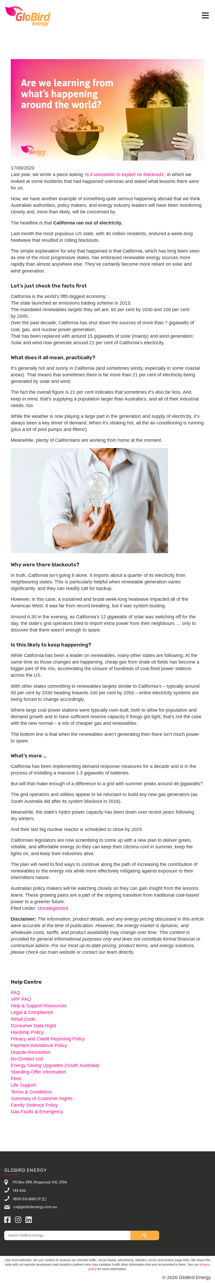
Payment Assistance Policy (39, 1045)
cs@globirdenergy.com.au (35, 1207)
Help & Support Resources (39, 1005)
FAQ (15, 992)
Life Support (23, 1085)
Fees (16, 1078)
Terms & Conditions (31, 1092)
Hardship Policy (27, 1032)
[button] (205, 16)
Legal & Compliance (32, 1012)
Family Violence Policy (34, 1105)
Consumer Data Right (33, 1025)
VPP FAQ (21, 999)
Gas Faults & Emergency (37, 1111)
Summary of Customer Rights (42, 1098)
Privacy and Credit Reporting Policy (48, 1038)
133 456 (19, 1190)
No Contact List (27, 1058)
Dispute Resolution (30, 1052)
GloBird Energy (28, 15)
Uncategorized (53, 908)
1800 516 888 (24, 1199)
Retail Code (23, 1019)
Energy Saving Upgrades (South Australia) (55, 1065)
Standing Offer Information (38, 1072)
